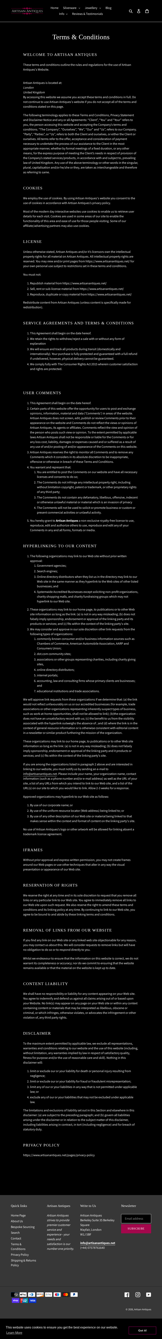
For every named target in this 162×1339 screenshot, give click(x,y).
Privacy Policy (20, 1255)
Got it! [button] (142, 1330)
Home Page (18, 1215)
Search (15, 1233)
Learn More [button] (14, 1332)
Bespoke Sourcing (23, 1227)
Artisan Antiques (142, 1309)
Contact (16, 1238)
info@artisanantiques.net (40, 774)
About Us (17, 1221)
